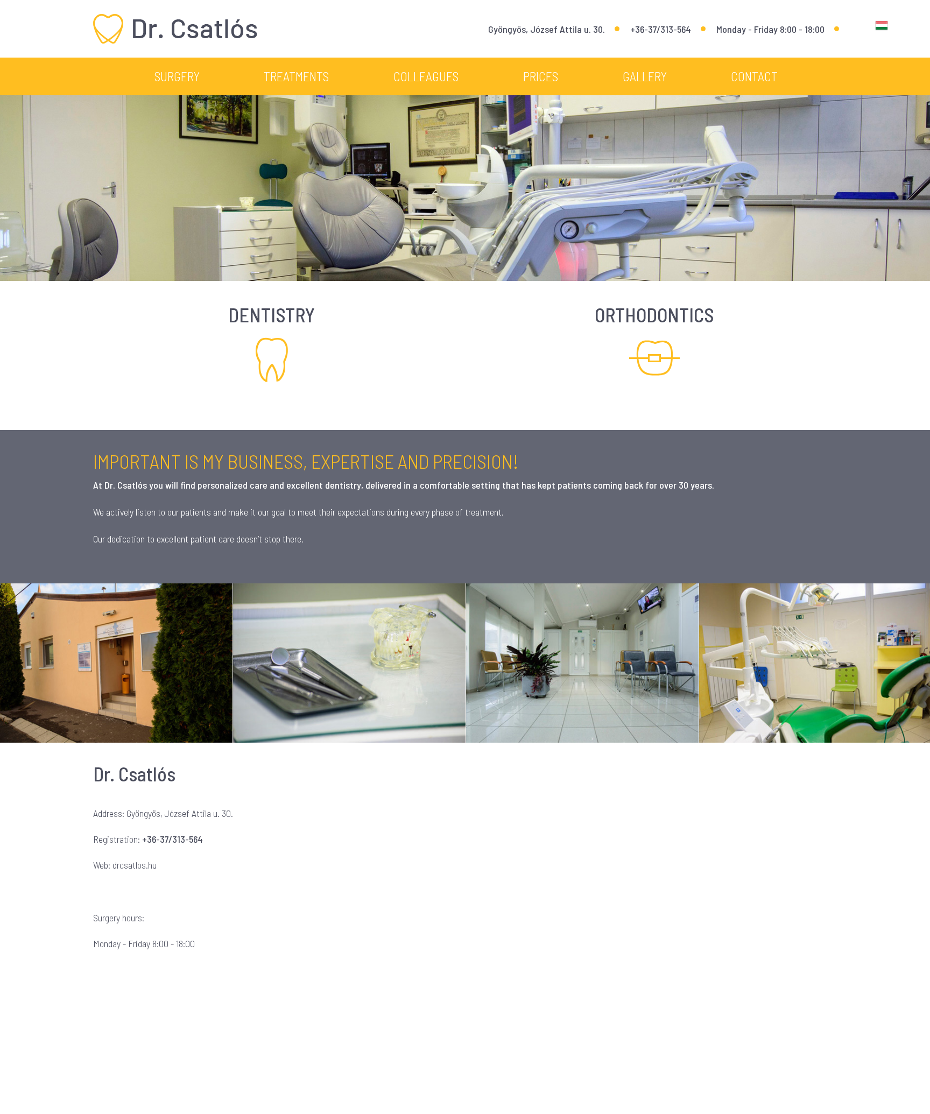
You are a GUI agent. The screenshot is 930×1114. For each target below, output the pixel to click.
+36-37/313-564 (660, 29)
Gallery (645, 76)
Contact (754, 76)
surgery (177, 76)
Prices (540, 76)
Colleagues (426, 76)
